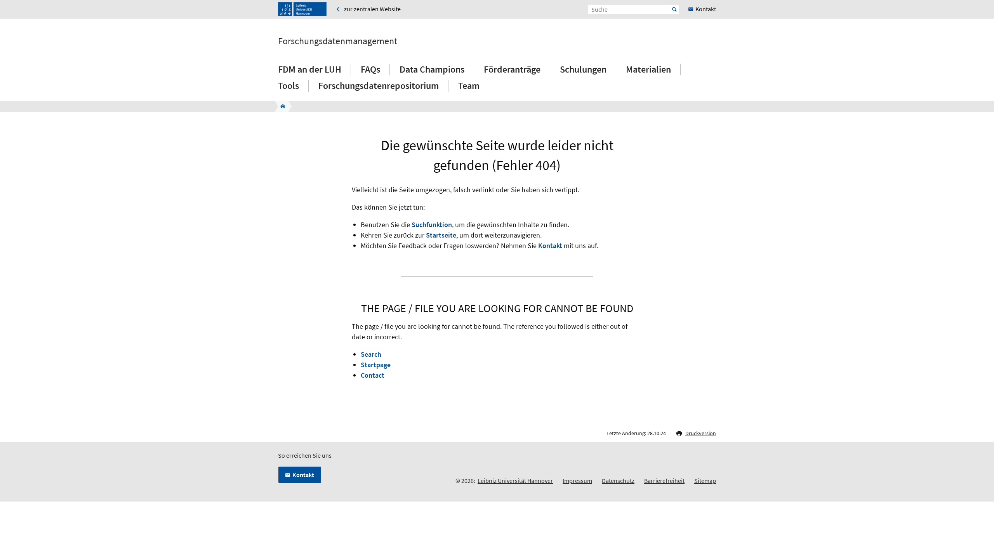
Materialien (648, 69)
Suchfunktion (432, 224)
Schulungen (583, 69)
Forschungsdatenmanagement (337, 41)
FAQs (370, 69)
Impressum (577, 480)
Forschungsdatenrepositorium (378, 86)
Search (371, 354)
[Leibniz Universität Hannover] (302, 9)
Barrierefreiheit (664, 480)
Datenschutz (618, 480)
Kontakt (550, 245)
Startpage (376, 364)
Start (674, 9)
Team (469, 86)
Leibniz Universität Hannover (515, 480)
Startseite (441, 235)
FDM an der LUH (309, 69)
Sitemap (705, 480)
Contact (372, 375)
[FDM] (280, 106)
